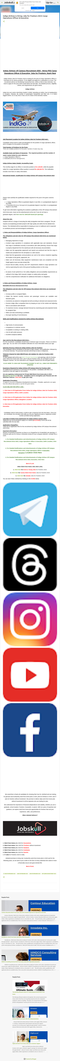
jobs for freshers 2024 (34, 873)
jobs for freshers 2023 (22, 873)
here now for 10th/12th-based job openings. (29, 214)
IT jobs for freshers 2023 (9, 873)
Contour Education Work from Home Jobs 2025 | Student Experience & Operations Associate (24, 912)
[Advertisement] (30, 39)
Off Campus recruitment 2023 (49, 873)
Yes (37, 8)
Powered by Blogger (30, 1059)
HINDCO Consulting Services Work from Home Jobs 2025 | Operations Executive (21, 961)
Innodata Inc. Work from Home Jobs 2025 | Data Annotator (16, 937)
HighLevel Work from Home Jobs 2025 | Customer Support (26, 1043)
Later (23, 8)
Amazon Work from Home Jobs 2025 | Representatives (25, 1018)
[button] (4, 21)
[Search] (58, 2)
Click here (18, 469)
